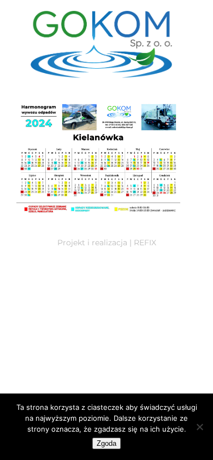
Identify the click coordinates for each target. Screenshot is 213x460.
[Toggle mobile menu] (189, 83)
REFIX (145, 242)
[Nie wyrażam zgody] (199, 426)
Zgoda (106, 443)
